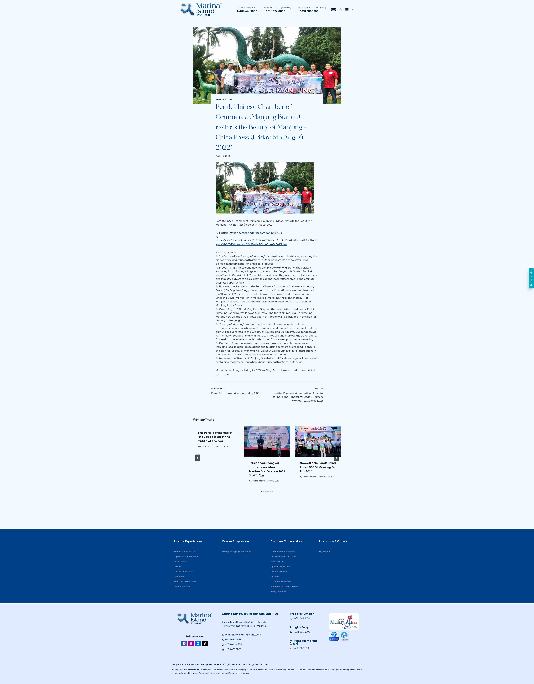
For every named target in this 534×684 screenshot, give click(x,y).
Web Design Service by (254, 664)
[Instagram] (191, 643)
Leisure (177, 567)
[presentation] (267, 441)
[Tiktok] (205, 643)
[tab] (261, 491)
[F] (267, 664)
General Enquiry (246, 8)
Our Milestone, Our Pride (283, 557)
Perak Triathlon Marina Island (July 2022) (235, 391)
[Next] (336, 458)
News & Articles (224, 99)
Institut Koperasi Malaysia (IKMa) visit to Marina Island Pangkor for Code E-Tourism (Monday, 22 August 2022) (297, 395)
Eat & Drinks (180, 562)
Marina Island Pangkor (282, 552)
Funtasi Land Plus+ (183, 572)
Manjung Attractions (185, 582)
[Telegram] (198, 643)
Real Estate (276, 562)
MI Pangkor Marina (280, 582)
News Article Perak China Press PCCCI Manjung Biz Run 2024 (318, 467)
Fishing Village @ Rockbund (236, 552)
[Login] (353, 9)
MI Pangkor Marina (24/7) (312, 8)
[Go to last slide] (197, 458)
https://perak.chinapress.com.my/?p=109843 (256, 233)
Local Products (182, 587)
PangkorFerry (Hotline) (277, 8)
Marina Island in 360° (185, 552)
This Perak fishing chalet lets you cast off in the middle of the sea (215, 437)
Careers (274, 577)
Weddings (179, 577)
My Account (325, 552)
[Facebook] (184, 643)
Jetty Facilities (278, 592)
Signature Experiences (186, 557)
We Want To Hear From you (284, 587)
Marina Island (206, 446)
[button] (341, 9)
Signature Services (280, 567)
